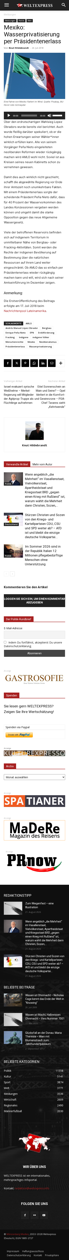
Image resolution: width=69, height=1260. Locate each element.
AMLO (29, 323)
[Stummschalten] (49, 115)
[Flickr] (34, 1215)
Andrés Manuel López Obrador (22, 328)
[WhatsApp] (34, 363)
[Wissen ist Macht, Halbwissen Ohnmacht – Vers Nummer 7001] (13, 1019)
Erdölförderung (46, 332)
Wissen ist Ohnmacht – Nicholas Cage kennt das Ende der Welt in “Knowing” (44, 999)
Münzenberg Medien (18, 1234)
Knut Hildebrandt (19, 47)
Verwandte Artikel (17, 464)
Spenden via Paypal (18, 727)
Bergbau (46, 328)
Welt (30, 20)
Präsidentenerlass (15, 346)
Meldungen (10, 14)
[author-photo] (34, 440)
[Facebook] (8, 363)
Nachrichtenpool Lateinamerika (25, 311)
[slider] (58, 115)
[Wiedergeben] (9, 115)
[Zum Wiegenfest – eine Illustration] (13, 908)
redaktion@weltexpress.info (32, 1188)
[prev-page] (6, 573)
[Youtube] (44, 1215)
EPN (32, 332)
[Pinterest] (25, 363)
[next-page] (12, 573)
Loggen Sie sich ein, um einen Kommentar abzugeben (34, 600)
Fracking (10, 337)
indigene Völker (41, 337)
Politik (21, 20)
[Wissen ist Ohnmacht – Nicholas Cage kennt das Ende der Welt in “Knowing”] (13, 1000)
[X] (16, 363)
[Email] (52, 363)
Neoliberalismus (48, 341)
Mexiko (31, 341)
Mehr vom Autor (42, 464)
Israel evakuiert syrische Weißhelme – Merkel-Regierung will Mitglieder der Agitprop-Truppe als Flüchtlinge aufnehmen (19, 395)
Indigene (23, 337)
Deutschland (11, 524)
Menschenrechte (14, 341)
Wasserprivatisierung (40, 346)
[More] (61, 363)
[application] (34, 115)
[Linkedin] (43, 363)
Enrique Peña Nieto (16, 332)
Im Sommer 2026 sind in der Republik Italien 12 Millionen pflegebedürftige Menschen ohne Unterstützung (44, 555)
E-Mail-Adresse (13, 628)
